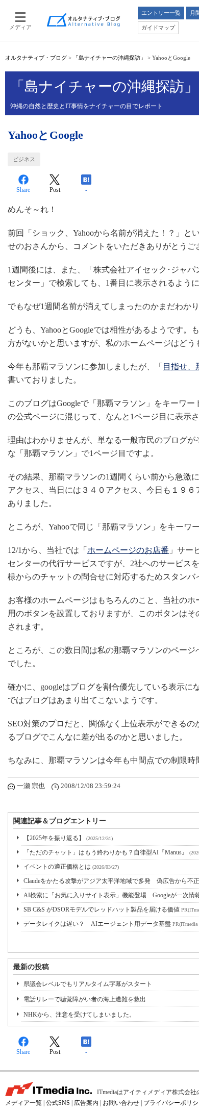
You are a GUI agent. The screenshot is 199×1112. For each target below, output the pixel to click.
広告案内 (86, 1102)
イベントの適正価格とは (71, 866)
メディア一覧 (23, 1102)
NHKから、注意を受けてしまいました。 (79, 1014)
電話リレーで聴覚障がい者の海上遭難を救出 (84, 999)
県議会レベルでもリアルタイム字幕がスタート (87, 984)
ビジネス (24, 159)
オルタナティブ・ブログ (36, 58)
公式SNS (58, 1102)
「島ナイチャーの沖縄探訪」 (109, 58)
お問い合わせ (121, 1102)
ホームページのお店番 (128, 550)
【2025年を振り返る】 (68, 838)
